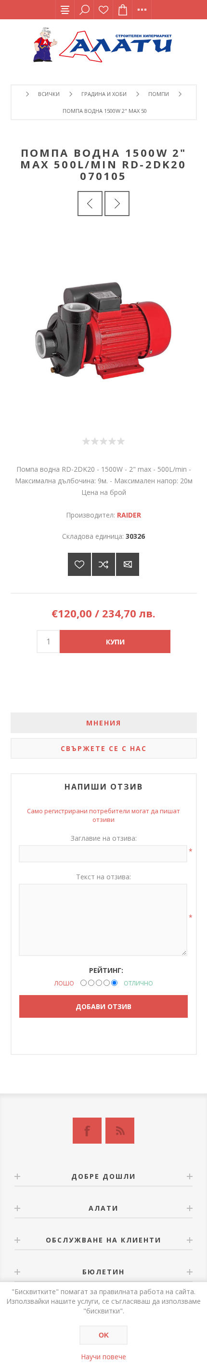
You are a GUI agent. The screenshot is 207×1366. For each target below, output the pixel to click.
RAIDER (129, 514)
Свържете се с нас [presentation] (104, 748)
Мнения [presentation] (103, 722)
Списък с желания (103, 9)
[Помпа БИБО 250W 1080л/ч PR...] (90, 203)
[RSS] (119, 1131)
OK (104, 1335)
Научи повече (103, 1356)
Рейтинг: (106, 970)
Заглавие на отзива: (104, 838)
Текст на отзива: (103, 876)
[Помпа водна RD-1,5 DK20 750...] (116, 203)
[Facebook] (87, 1131)
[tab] (104, 722)
